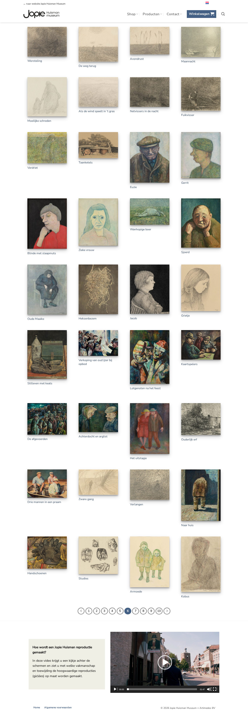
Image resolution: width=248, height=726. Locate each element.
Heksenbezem (88, 319)
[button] (201, 14)
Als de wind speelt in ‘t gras (97, 111)
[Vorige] (81, 611)
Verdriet (32, 168)
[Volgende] (167, 611)
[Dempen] (209, 689)
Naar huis (187, 525)
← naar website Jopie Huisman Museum (44, 3)
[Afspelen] (115, 689)
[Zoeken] (223, 14)
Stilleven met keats (39, 383)
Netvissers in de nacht (144, 111)
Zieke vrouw (86, 250)
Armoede (136, 592)
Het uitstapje (138, 458)
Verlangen (136, 504)
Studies (83, 579)
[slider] (162, 689)
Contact (173, 14)
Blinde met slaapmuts (41, 253)
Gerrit (185, 183)
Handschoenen (36, 573)
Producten (151, 14)
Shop (131, 14)
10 (159, 611)
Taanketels (86, 163)
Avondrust (137, 59)
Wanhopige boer (140, 229)
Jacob (133, 318)
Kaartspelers (189, 364)
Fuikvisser (187, 115)
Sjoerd (185, 252)
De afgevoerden (37, 439)
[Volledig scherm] (215, 689)
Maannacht (188, 61)
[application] (164, 662)
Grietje (185, 316)
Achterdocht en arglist (93, 436)
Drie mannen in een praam (44, 502)
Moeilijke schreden (39, 121)
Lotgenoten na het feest (145, 388)
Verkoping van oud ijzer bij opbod (95, 362)
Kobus (185, 596)
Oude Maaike (35, 319)
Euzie (133, 187)
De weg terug (87, 66)
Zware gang (86, 499)
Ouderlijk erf (189, 440)
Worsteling (34, 61)
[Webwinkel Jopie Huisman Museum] (41, 14)
